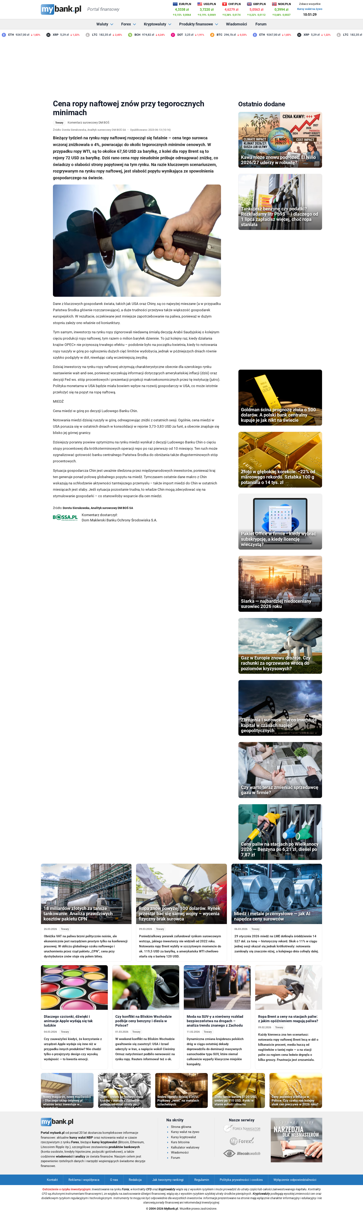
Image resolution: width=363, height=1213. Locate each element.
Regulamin (201, 1180)
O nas (114, 1180)
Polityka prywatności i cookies (241, 1180)
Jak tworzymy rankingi (168, 1180)
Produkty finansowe (196, 24)
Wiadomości (236, 24)
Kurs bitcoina (180, 1142)
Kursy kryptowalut (183, 1137)
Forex (126, 24)
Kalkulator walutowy (185, 1147)
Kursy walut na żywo (309, 9)
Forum (261, 24)
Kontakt (52, 1180)
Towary (59, 122)
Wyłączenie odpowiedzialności (295, 1180)
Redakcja (135, 1180)
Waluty (102, 24)
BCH (125, 34)
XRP (43, 34)
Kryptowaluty (155, 24)
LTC (82, 34)
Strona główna (181, 1127)
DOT (168, 34)
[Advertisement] (181, 67)
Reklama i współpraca (83, 1180)
